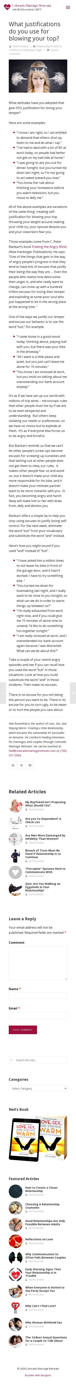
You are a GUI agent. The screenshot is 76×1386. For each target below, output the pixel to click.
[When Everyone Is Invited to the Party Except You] (15, 1291)
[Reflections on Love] (15, 1241)
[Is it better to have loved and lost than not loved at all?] (3, 693)
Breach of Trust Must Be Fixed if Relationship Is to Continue (43, 854)
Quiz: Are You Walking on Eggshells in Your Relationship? (42, 887)
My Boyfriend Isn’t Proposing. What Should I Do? (45, 803)
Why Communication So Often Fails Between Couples (45, 1255)
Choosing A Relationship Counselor (42, 1205)
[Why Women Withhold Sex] (15, 1324)
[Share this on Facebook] (13, 765)
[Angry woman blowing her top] (38, 76)
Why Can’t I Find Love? (40, 1306)
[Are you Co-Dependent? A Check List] (15, 822)
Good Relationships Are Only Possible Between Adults (45, 1222)
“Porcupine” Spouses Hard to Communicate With (45, 870)
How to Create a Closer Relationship (41, 1189)
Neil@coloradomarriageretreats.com (32, 751)
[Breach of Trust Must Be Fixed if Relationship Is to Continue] (15, 856)
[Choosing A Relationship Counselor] (15, 1208)
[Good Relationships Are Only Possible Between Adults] (15, 1225)
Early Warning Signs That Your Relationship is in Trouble (43, 1272)
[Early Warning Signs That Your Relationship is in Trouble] (15, 1274)
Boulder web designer (38, 1375)
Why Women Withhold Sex (43, 1322)
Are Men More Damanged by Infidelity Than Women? (45, 837)
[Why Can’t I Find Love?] (15, 1308)
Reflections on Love (39, 1239)
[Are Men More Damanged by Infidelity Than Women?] (15, 839)
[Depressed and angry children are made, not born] (73, 693)
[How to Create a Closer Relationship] (15, 1191)
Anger (39, 50)
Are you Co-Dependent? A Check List (43, 820)
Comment (17, 942)
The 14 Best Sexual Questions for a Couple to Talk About (46, 1339)
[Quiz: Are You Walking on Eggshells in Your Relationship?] (15, 889)
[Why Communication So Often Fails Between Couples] (15, 1258)
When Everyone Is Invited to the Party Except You (45, 1289)
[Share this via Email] (30, 765)
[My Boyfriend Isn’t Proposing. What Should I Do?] (15, 806)
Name (15, 989)
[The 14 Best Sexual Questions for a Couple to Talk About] (15, 1341)
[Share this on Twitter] (22, 765)
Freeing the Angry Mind (49, 247)
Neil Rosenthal (20, 46)
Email (14, 1008)
